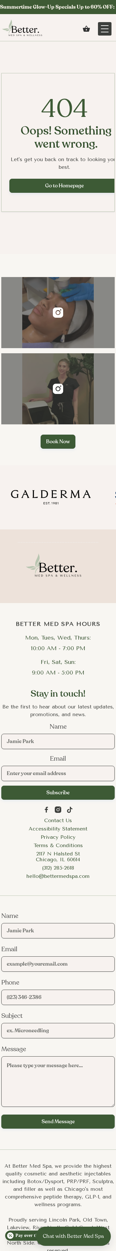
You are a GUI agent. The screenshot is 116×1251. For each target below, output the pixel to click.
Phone (10, 982)
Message (13, 1049)
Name (58, 727)
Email (58, 759)
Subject (12, 1016)
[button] (86, 28)
